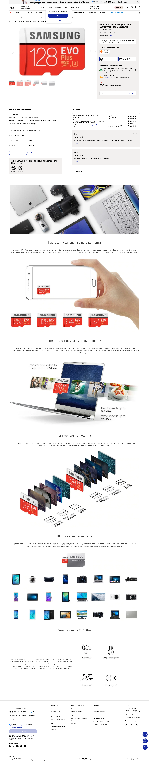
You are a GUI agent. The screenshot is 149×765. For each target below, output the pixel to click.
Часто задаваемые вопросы (58, 719)
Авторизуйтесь (108, 77)
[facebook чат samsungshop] (10, 746)
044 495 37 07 (129, 715)
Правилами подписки (16, 727)
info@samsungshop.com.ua (132, 717)
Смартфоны (19, 13)
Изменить (58, 20)
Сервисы (71, 7)
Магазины (58, 7)
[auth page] (136, 7)
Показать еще (79, 171)
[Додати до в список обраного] (132, 7)
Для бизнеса (102, 13)
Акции (11, 13)
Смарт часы (29, 13)
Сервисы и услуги (75, 709)
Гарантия (95, 709)
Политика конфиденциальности (101, 721)
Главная (10, 17)
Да (58, 16)
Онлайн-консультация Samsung (79, 718)
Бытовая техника (79, 13)
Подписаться (22, 731)
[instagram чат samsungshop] (13, 746)
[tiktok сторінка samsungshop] (21, 746)
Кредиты (78, 7)
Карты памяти (29, 17)
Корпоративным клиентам (58, 726)
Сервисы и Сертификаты (117, 13)
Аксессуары (17, 17)
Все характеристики (18, 153)
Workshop (73, 723)
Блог (52, 723)
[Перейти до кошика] (139, 7)
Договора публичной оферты (18, 726)
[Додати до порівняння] (128, 7)
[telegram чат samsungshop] (25, 746)
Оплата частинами (55, 716)
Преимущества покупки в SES (78, 711)
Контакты (53, 714)
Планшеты (39, 13)
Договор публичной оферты (100, 724)
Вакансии (53, 729)
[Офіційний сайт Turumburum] (135, 759)
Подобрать (132, 93)
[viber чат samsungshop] (131, 724)
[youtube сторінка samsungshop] (17, 746)
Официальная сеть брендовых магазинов (26, 7)
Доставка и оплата (55, 711)
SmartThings (92, 13)
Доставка (64, 7)
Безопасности (30, 726)
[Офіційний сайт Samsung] (83, 759)
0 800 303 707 (131, 708)
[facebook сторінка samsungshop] (136, 724)
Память (23, 17)
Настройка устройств (76, 721)
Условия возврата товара (99, 711)
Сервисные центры (97, 714)
